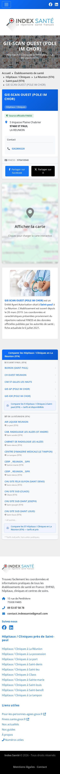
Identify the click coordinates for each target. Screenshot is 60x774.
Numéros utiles (14, 740)
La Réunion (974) (44, 77)
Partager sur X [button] (44, 171)
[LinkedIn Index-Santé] (56, 4)
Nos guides (8, 729)
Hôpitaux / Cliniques (18, 77)
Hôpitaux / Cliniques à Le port (20, 659)
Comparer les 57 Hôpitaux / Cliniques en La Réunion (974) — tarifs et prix (31, 528)
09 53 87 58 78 (15, 608)
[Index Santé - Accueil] (30, 22)
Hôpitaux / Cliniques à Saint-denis (22, 664)
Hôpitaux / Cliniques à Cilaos (19, 674)
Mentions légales (24, 767)
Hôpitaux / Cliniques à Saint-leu (21, 669)
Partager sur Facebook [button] (18, 171)
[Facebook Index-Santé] (50, 4)
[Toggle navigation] (6, 4)
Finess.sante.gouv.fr (14, 719)
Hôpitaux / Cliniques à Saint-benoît (23, 690)
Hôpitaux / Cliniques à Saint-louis (22, 685)
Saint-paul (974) (15, 81)
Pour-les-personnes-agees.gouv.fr (22, 714)
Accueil (6, 73)
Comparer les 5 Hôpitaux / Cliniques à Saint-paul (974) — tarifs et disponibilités (31, 405)
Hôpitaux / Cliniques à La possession (24, 654)
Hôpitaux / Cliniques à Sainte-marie (23, 680)
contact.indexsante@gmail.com (27, 613)
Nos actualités (10, 724)
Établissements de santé (29, 73)
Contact (42, 767)
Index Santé (12, 755)
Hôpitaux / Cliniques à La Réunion (22, 649)
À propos (7, 734)
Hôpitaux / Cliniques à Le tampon (22, 695)
